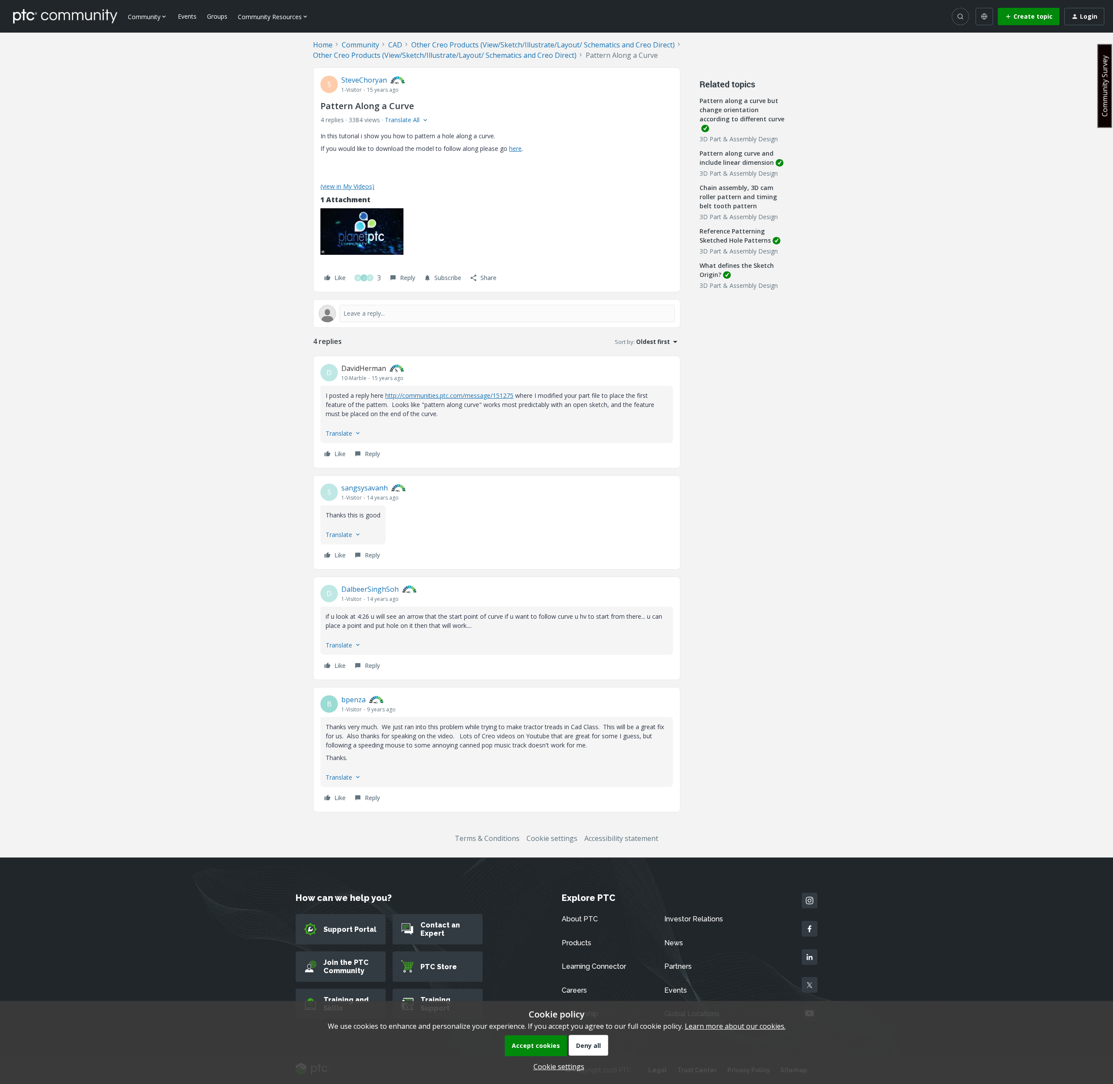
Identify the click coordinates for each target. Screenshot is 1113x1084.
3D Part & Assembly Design (739, 139)
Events (187, 16)
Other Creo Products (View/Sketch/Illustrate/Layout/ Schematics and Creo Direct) (543, 45)
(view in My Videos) (347, 186)
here (515, 148)
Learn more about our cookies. (735, 1026)
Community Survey (1105, 86)
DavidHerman (363, 368)
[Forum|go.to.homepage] (65, 16)
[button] (1029, 16)
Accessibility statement (621, 838)
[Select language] (984, 16)
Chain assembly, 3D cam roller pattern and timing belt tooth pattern (738, 196)
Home (323, 45)
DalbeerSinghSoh (370, 589)
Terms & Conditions (487, 838)
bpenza (353, 699)
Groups (217, 16)
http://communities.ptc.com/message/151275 (449, 395)
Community (360, 45)
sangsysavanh (364, 488)
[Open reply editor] (496, 313)
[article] (496, 412)
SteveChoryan (364, 80)
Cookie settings (552, 838)
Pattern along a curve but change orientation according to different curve (742, 110)
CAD (395, 45)
